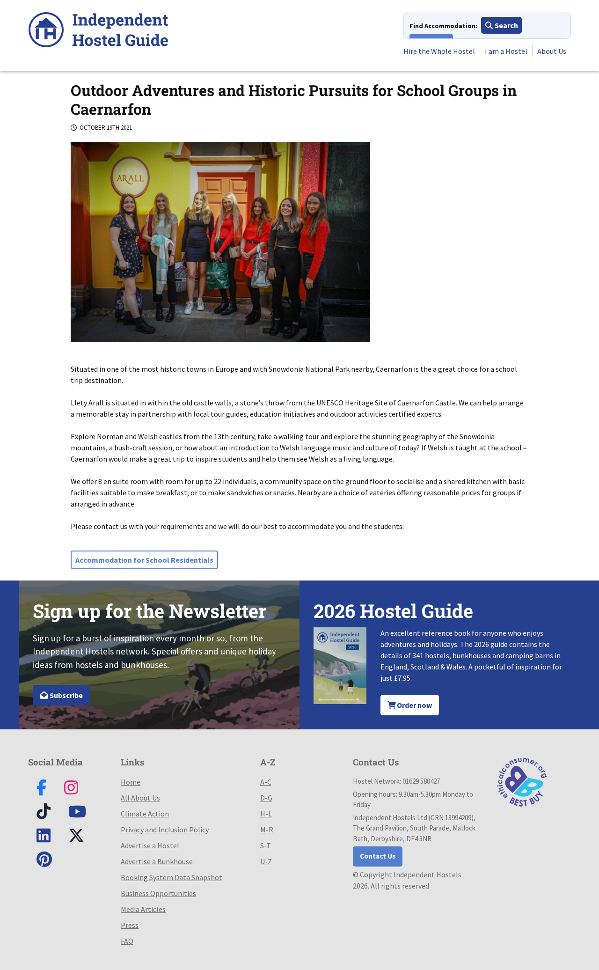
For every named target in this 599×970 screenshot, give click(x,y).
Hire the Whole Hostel (439, 51)
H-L (266, 813)
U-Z (266, 861)
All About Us (140, 797)
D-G (266, 797)
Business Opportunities (158, 893)
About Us (551, 51)
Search (505, 25)
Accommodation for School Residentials (144, 560)
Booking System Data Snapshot (171, 877)
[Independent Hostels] (98, 31)
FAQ (127, 941)
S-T (265, 845)
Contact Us (377, 856)
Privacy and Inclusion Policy (165, 829)
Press (130, 925)
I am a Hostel (506, 51)
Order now (413, 705)
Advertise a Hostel (150, 845)
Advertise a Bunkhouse (157, 861)
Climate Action (145, 813)
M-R (266, 829)
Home (130, 781)
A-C (265, 781)
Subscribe (65, 695)
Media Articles (143, 909)
